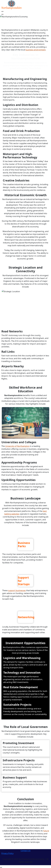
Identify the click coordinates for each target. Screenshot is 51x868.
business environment (36, 49)
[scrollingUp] (1, 867)
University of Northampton (17, 446)
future (46, 830)
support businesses (17, 590)
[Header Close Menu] (2, 14)
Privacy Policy (7, 853)
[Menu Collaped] (2, 11)
